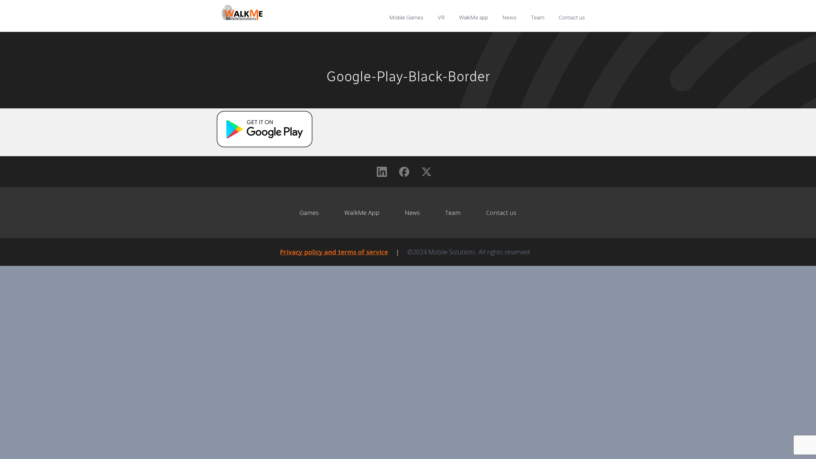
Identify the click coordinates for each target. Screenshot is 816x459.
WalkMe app (473, 17)
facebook (554, 38)
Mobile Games (406, 17)
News (509, 17)
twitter (577, 38)
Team (537, 17)
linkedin (532, 38)
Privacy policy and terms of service (334, 252)
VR (441, 17)
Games (309, 212)
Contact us (572, 17)
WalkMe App (361, 212)
